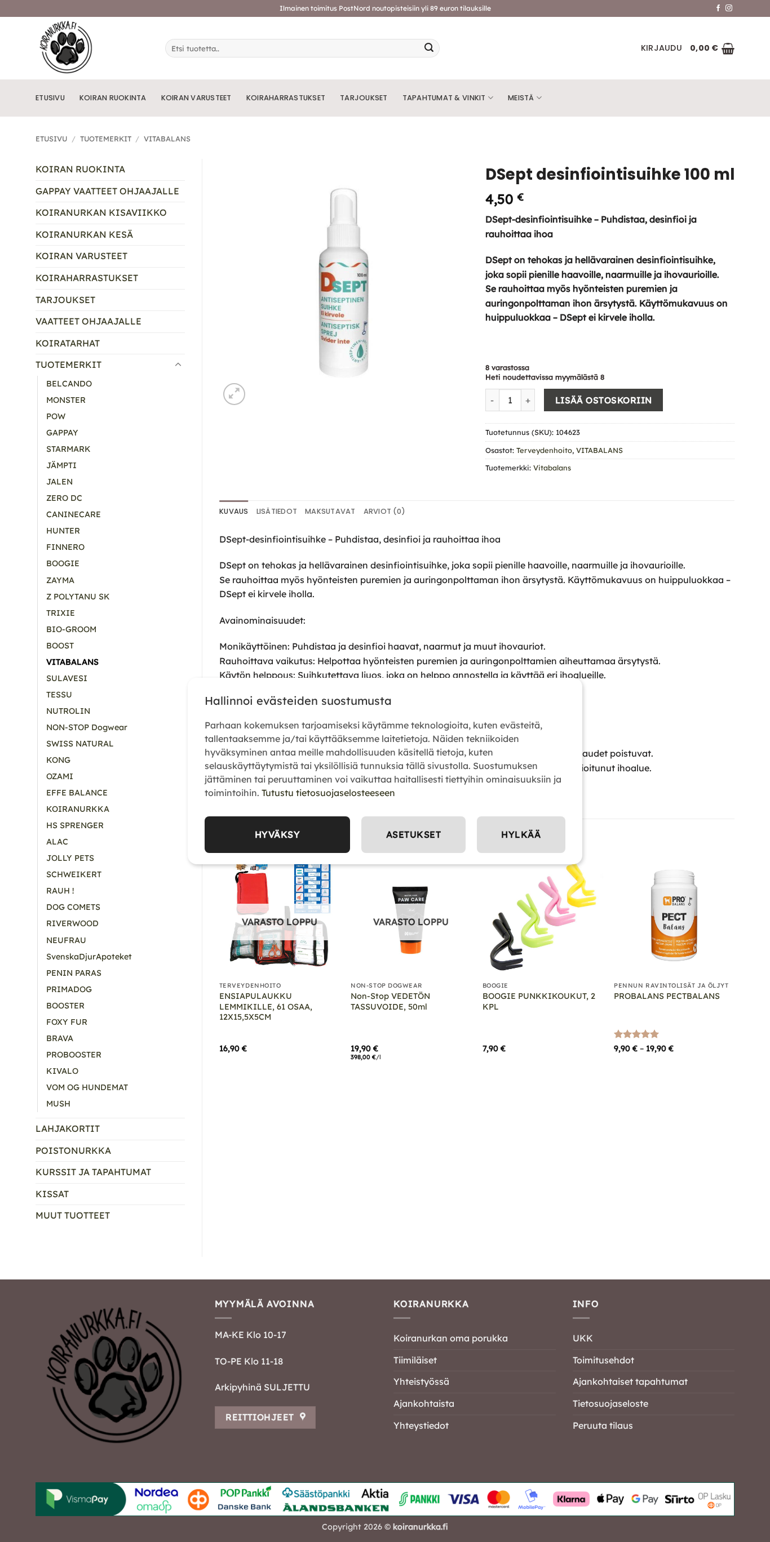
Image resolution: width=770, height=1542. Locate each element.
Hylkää (521, 834)
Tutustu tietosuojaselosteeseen (328, 792)
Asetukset (413, 834)
